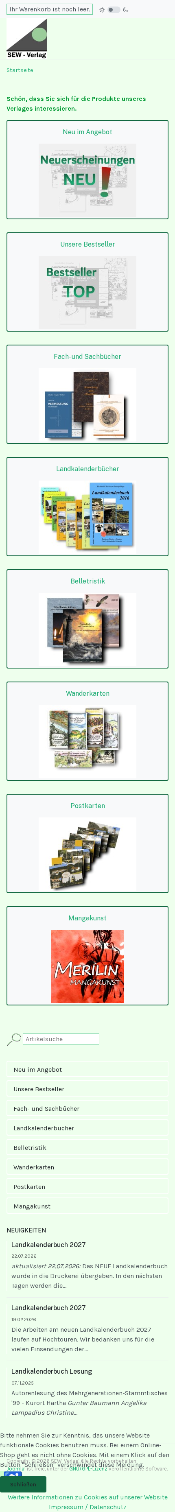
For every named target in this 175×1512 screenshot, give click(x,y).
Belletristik (29, 1147)
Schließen (23, 1484)
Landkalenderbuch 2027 (48, 1245)
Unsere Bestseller (38, 1089)
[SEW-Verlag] (27, 38)
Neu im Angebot (37, 1069)
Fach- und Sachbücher (46, 1108)
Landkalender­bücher (43, 1128)
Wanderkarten (33, 1167)
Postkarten (29, 1187)
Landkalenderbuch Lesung (51, 1371)
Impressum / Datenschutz (88, 1507)
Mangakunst (31, 1206)
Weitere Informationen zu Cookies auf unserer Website (88, 1497)
